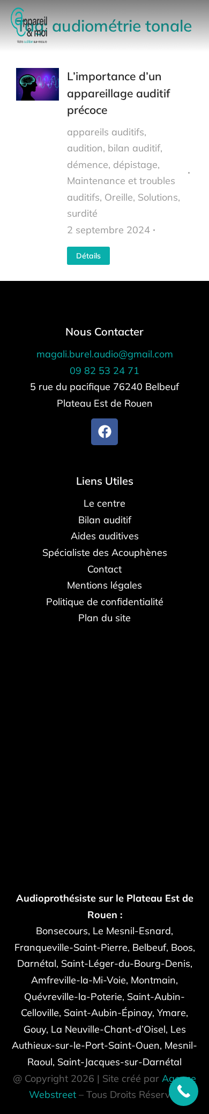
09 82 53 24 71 (104, 370)
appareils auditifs (105, 132)
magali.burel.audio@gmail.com (104, 354)
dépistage (135, 164)
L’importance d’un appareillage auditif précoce (118, 93)
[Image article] (37, 166)
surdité (82, 213)
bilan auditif (134, 148)
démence (87, 164)
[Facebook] (104, 431)
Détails (88, 256)
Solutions (158, 197)
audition (85, 148)
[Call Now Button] (183, 1091)
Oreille (118, 197)
